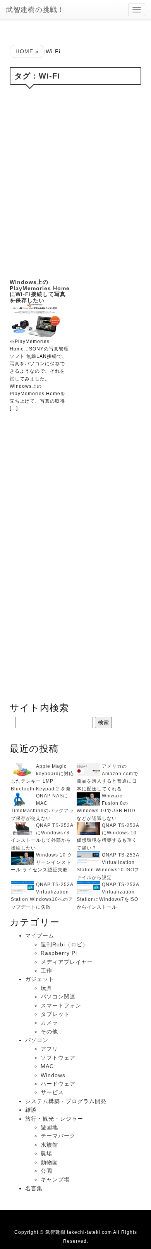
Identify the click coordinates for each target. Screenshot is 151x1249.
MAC (47, 1066)
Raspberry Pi (59, 953)
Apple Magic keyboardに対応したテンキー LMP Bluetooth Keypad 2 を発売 (42, 781)
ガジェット (39, 979)
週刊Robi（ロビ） (64, 944)
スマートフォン (61, 1005)
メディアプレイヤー (67, 962)
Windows (53, 1075)
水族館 (49, 1145)
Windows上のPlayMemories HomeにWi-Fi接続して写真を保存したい (40, 291)
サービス (52, 1092)
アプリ (49, 1049)
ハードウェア (58, 1084)
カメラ (49, 1023)
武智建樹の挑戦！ (35, 10)
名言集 (34, 1188)
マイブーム (39, 935)
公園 (46, 1171)
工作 (46, 970)
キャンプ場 (55, 1179)
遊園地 (49, 1127)
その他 (49, 1031)
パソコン (36, 1040)
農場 (46, 1153)
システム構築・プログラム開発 (65, 1101)
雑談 (31, 1110)
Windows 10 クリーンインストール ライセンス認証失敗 (41, 862)
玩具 (46, 988)
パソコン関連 (58, 996)
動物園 (49, 1162)
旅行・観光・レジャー (54, 1119)
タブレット (55, 1014)
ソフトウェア (58, 1058)
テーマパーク (58, 1136)
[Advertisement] (75, 180)
